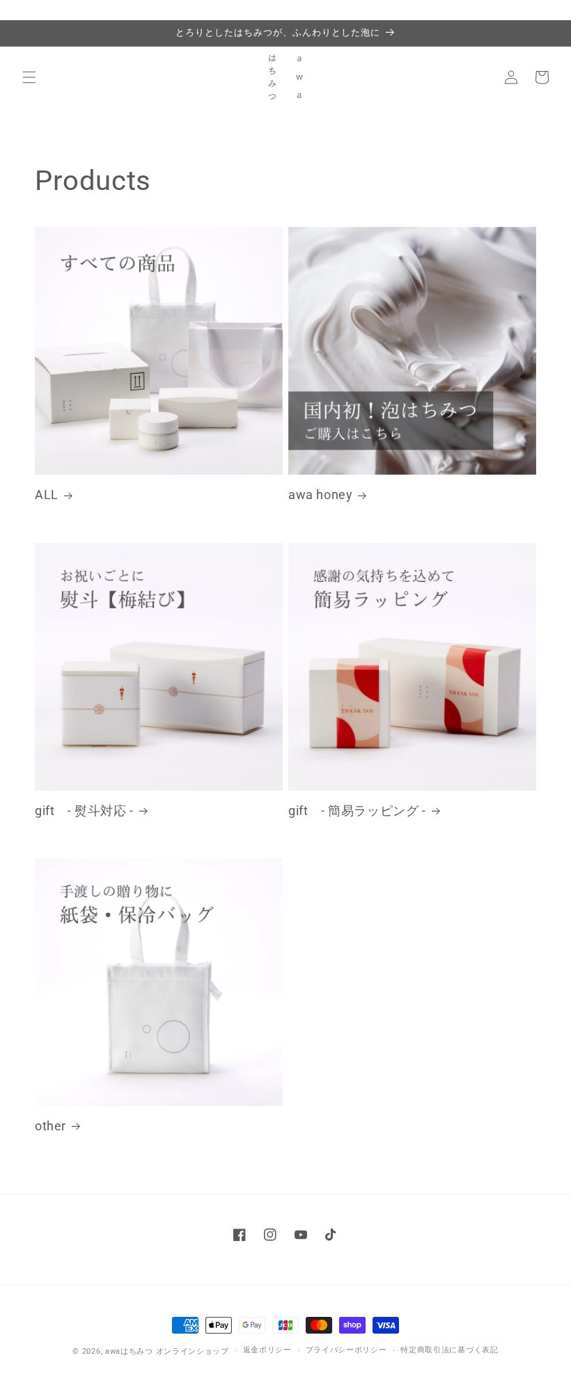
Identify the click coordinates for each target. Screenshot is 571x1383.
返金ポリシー (267, 1349)
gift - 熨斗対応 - (84, 810)
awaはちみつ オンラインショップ (167, 1351)
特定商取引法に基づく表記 (449, 1349)
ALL (46, 494)
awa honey (320, 494)
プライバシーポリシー (346, 1349)
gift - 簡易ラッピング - (357, 810)
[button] (29, 77)
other (50, 1126)
